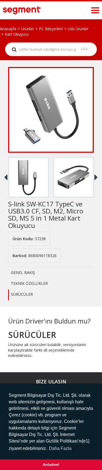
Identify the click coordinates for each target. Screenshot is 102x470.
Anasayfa (8, 28)
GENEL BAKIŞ (23, 272)
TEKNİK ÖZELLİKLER (29, 283)
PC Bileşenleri (51, 28)
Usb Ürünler (78, 28)
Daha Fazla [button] (60, 448)
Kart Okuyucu (17, 34)
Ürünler (27, 28)
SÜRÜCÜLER (22, 294)
